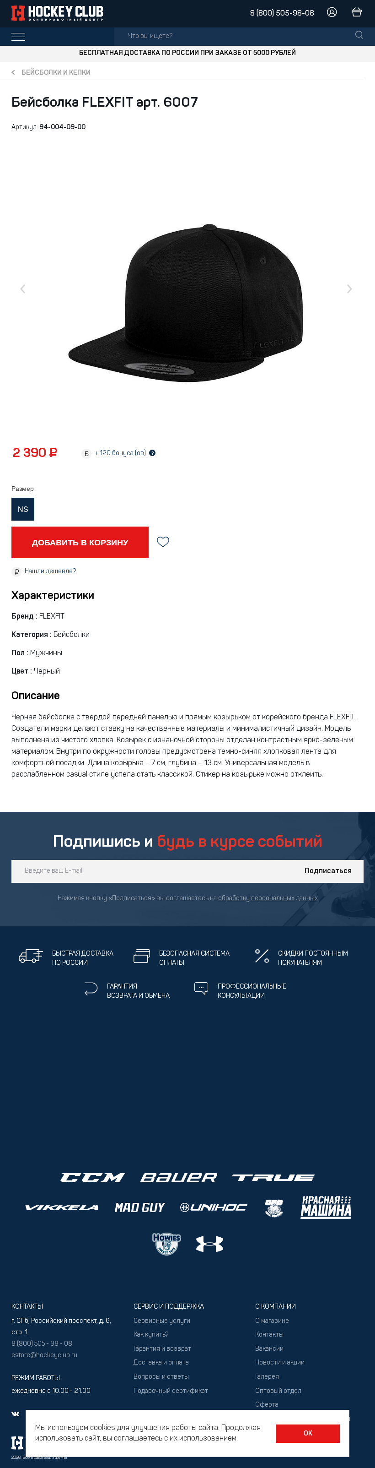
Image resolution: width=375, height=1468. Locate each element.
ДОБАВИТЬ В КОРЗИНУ (80, 542)
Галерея (267, 1377)
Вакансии (269, 1349)
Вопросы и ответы (161, 1377)
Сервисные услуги (162, 1321)
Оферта (267, 1405)
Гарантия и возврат (162, 1349)
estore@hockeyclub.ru (44, 1355)
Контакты (269, 1335)
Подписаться (328, 871)
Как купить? (151, 1335)
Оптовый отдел (278, 1391)
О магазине (272, 1321)
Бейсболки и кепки (56, 73)
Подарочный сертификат (171, 1391)
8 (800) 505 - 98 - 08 (41, 1344)
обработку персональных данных (268, 898)
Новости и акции (280, 1362)
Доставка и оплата (161, 1362)
